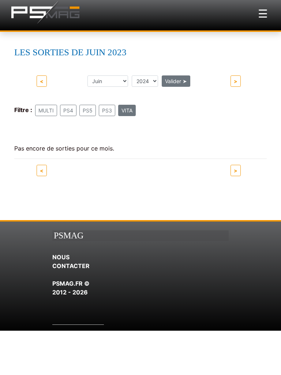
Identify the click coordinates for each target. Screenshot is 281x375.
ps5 (88, 110)
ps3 (107, 110)
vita (126, 110)
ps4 (68, 110)
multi (46, 110)
